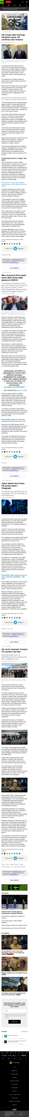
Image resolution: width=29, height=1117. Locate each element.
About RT (14, 1091)
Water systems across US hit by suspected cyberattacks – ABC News (14, 576)
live (8, 1)
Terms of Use (14, 1084)
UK (12, 628)
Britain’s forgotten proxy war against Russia (14, 973)
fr (19, 1052)
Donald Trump (14, 864)
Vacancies (14, 1104)
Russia (21, 864)
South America (5, 866)
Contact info (14, 1098)
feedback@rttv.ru (13, 262)
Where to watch (14, 1074)
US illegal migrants (19, 866)
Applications (14, 1070)
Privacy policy (14, 1087)
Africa (3, 864)
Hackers (3, 628)
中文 (27, 1052)
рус (11, 1052)
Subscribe (14, 1021)
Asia (7, 864)
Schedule (14, 1077)
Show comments (14, 268)
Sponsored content (14, 1080)
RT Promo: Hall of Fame (14, 1094)
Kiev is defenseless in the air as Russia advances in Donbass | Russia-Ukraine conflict (14, 9)
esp (7, 1052)
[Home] (2, 2)
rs (22, 1052)
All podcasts (24, 1031)
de (15, 1052)
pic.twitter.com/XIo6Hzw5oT (14, 387)
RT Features (5, 933)
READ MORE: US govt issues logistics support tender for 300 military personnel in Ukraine (14, 184)
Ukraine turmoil (5, 254)
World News (8, 31)
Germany (4, 462)
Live (14, 1067)
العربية (2, 1052)
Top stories (5, 893)
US (12, 866)
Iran (8, 628)
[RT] (4, 1055)
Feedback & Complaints (14, 1101)
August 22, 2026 (22, 390)
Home (3, 31)
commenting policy (17, 259)
